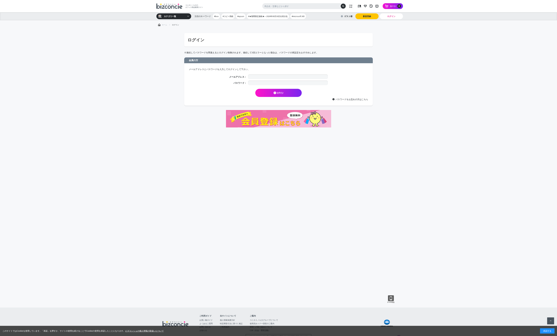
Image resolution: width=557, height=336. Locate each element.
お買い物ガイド (206, 320)
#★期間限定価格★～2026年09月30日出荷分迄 (268, 16)
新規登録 (367, 16)
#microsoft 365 (298, 16)
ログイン (391, 16)
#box (216, 16)
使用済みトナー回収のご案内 (262, 323)
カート (395, 6)
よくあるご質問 (206, 323)
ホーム (164, 25)
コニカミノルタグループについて (264, 320)
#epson (240, 16)
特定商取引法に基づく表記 (231, 323)
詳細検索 (350, 6)
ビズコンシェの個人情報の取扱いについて (144, 330)
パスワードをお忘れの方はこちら (352, 99)
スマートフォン (391, 299)
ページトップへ (550, 320)
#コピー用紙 (228, 16)
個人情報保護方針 (227, 320)
